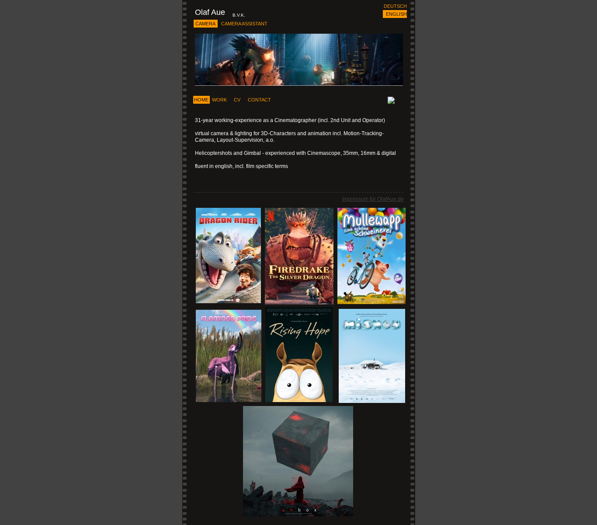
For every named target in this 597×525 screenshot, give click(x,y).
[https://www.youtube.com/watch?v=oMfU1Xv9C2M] (372, 400)
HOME (201, 99)
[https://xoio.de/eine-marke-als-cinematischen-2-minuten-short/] (298, 514)
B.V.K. (239, 15)
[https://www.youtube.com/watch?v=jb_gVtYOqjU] (299, 399)
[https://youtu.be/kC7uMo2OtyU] (371, 301)
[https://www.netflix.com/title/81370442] (299, 302)
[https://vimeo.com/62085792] (228, 399)
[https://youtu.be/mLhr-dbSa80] (228, 300)
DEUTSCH (395, 6)
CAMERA (205, 23)
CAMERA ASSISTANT (244, 23)
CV (237, 99)
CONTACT (259, 99)
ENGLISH (396, 14)
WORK (219, 99)
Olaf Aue (210, 12)
